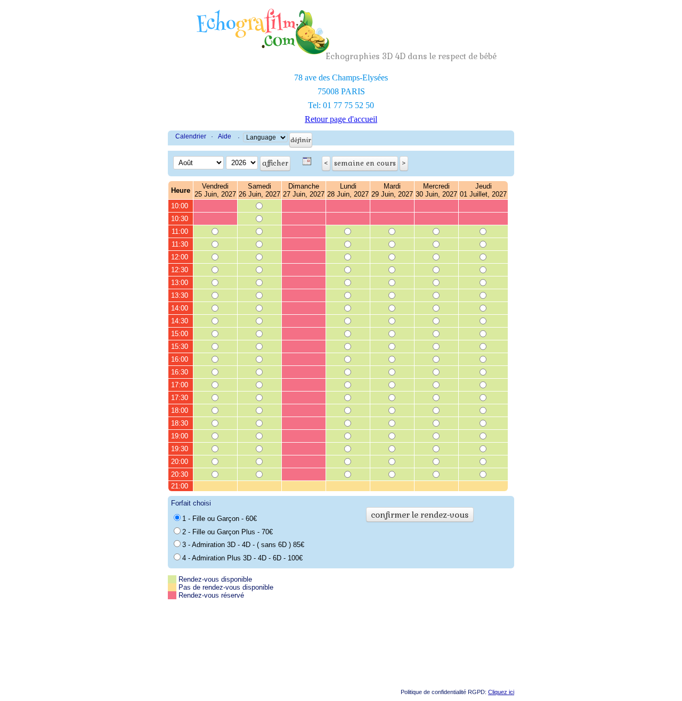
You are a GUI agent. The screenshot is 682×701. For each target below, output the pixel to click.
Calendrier (190, 136)
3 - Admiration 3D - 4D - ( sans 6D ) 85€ (243, 545)
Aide (224, 136)
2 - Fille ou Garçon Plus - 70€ (227, 532)
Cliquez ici (501, 692)
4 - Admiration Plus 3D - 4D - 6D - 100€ (242, 558)
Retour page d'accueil (341, 119)
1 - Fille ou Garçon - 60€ (219, 519)
